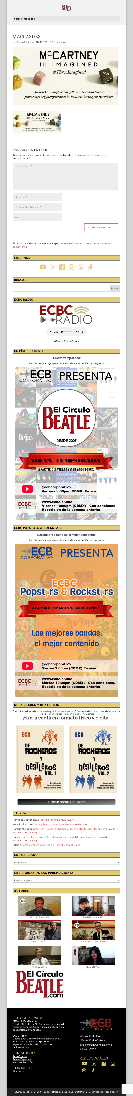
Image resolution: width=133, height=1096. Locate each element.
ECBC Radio (20, 1035)
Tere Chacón (20, 1056)
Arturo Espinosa (25, 42)
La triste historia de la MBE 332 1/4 (55, 819)
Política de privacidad (61, 1092)
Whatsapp (18, 1071)
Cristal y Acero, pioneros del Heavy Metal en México (62, 824)
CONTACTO (81, 1092)
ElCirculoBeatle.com (25, 1021)
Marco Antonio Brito (24, 1062)
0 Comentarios (58, 42)
